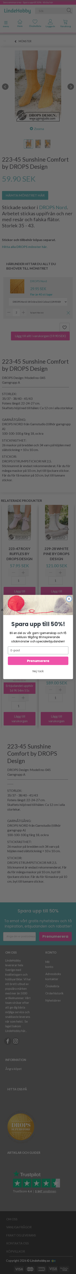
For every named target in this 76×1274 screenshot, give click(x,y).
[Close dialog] (69, 599)
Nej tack (38, 671)
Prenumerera (38, 661)
